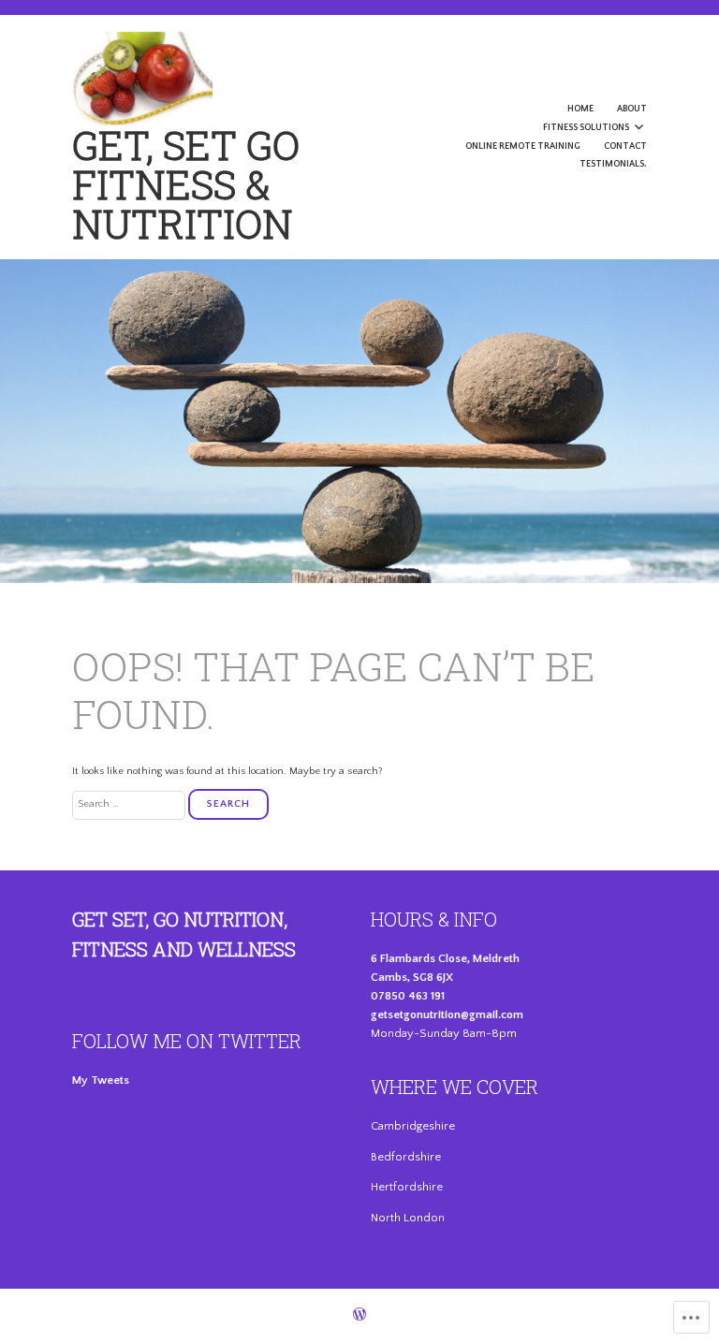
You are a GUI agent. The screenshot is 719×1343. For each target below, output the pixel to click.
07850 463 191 (408, 995)
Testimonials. (613, 164)
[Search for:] (130, 804)
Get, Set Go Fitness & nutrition (186, 184)
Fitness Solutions (586, 128)
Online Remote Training (522, 146)
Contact (625, 146)
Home (580, 109)
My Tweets (100, 1080)
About (632, 109)
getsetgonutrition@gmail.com (447, 1014)
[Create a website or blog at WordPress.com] (359, 1316)
